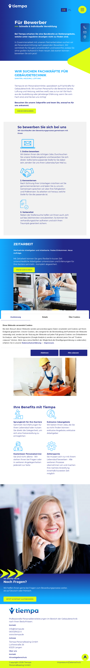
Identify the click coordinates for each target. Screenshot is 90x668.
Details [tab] (45, 317)
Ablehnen (45, 353)
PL (69, 9)
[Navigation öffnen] (82, 9)
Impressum (49, 343)
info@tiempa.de (16, 629)
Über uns (13, 651)
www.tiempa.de (16, 634)
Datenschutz (75, 662)
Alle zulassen (73, 353)
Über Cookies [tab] (74, 317)
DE (64, 9)
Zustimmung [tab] (15, 317)
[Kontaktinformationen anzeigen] (85, 32)
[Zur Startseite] (23, 8)
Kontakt (12, 654)
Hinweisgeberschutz (18, 657)
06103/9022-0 (15, 632)
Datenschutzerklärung (31, 343)
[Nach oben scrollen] (85, 657)
